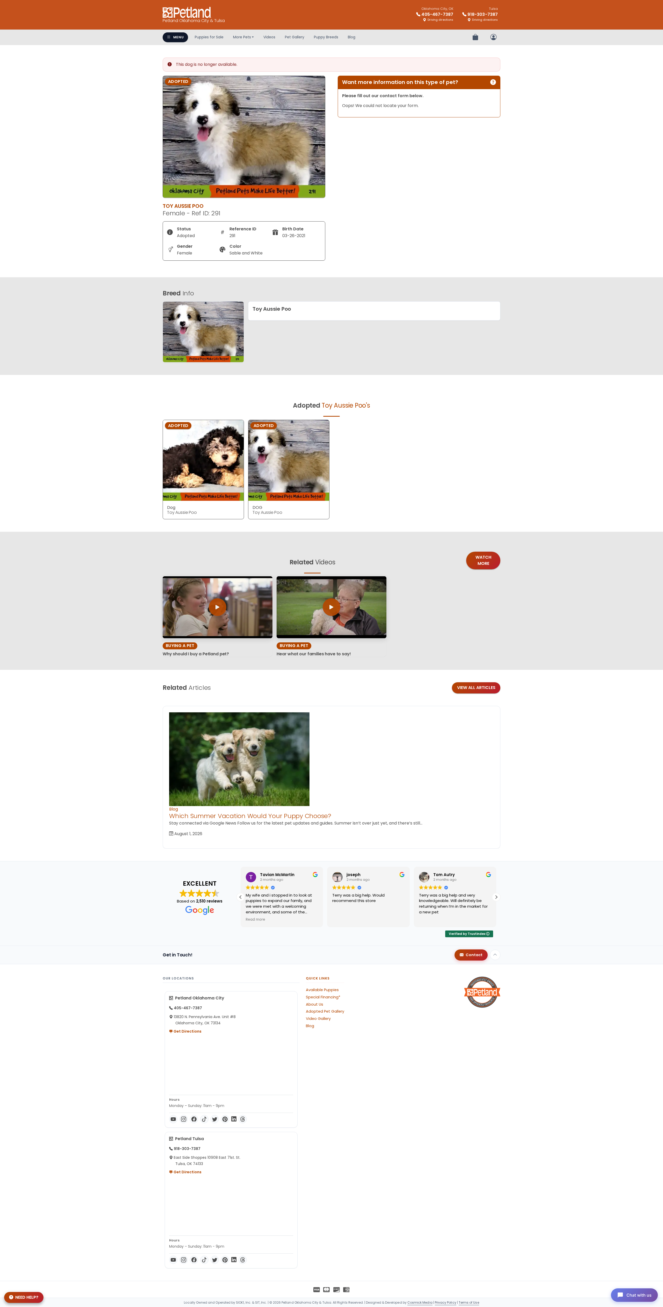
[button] (496, 897)
